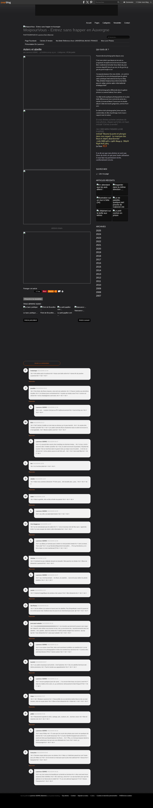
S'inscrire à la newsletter (33, 299)
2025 (98, 230)
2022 (98, 241)
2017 (98, 259)
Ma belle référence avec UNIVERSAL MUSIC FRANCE (77, 41)
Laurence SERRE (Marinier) (38, 795)
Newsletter (117, 23)
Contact (127, 23)
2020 (98, 248)
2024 (98, 234)
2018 (98, 256)
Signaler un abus (83, 795)
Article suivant (84, 320)
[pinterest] (91, 2)
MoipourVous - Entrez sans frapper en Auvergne (66, 30)
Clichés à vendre (46, 41)
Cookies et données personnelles (107, 795)
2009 (98, 288)
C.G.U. (93, 795)
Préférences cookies (125, 795)
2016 (98, 263)
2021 (98, 245)
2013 (98, 274)
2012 (98, 277)
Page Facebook (31, 41)
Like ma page (104, 174)
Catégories (106, 23)
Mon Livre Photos (107, 41)
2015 (98, 267)
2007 (98, 295)
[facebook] (83, 2)
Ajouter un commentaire (41, 363)
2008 (98, 292)
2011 (98, 281)
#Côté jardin (70, 52)
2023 (98, 238)
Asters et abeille (32, 49)
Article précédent (30, 320)
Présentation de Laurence (34, 44)
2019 (98, 252)
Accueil (88, 23)
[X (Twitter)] (87, 2)
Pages (97, 23)
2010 (98, 285)
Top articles (65, 795)
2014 (98, 270)
